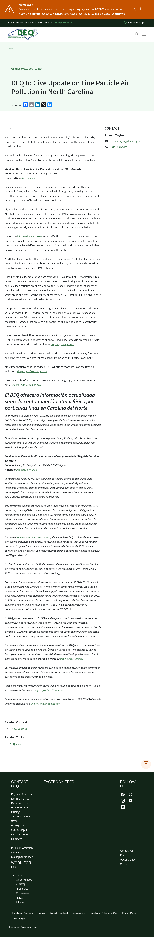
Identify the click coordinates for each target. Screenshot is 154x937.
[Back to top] (146, 764)
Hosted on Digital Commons (23, 927)
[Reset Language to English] (125, 22)
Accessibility (79, 913)
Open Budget (18, 918)
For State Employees (22, 891)
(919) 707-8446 (119, 147)
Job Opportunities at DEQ (24, 880)
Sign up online (29, 178)
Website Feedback (59, 913)
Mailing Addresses (22, 857)
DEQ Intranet (20, 900)
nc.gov (41, 913)
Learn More (118, 14)
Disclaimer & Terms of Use (104, 913)
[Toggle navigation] (147, 34)
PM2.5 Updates (18, 729)
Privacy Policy (129, 913)
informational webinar (29, 236)
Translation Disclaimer (23, 913)
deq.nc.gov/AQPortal (62, 344)
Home (10, 48)
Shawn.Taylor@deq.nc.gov (26, 385)
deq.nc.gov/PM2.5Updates (32, 371)
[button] (134, 34)
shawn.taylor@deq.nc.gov (125, 141)
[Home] (23, 31)
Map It (23, 830)
